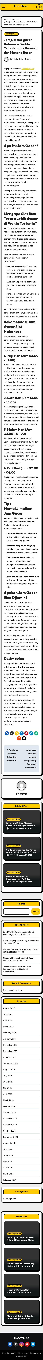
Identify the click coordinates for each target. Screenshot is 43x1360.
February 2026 (9, 1033)
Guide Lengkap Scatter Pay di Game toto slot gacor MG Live (21, 851)
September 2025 (10, 1063)
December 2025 (10, 1045)
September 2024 (10, 1137)
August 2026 (9, 1008)
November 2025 (10, 1051)
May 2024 (7, 1161)
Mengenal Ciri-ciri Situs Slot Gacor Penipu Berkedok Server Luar (20, 1318)
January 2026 (9, 1039)
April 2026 (7, 1020)
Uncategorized (11, 34)
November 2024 (10, 1125)
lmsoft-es (21, 6)
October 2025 (9, 1057)
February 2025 (9, 1106)
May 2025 (7, 1088)
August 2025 (9, 1069)
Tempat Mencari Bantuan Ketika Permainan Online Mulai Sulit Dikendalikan (17, 969)
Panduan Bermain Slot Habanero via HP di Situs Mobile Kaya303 (18, 879)
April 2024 (7, 1168)
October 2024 (9, 1131)
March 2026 (8, 1027)
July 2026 (7, 1014)
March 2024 (8, 1174)
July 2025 (7, 1076)
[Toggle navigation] (3, 6)
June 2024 (8, 1155)
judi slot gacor (27, 68)
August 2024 (9, 1143)
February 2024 (9, 1180)
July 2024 (7, 1149)
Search (21, 903)
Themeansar (21, 1356)
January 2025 (9, 1112)
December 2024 (10, 1119)
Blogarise (34, 1353)
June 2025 (8, 1082)
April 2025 (7, 1094)
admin (15, 59)
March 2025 (8, 1100)
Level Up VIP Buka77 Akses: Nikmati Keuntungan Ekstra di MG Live (21, 826)
